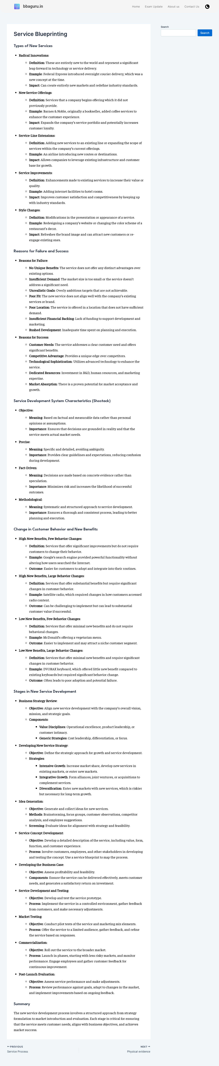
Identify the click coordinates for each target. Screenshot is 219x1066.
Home (136, 6)
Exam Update (154, 6)
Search (165, 26)
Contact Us (191, 6)
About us (173, 6)
